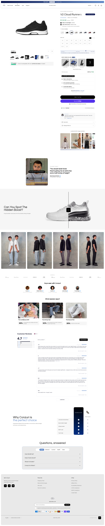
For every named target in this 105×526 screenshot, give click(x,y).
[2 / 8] (17, 57)
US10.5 (76, 43)
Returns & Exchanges (42, 483)
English (7, 517)
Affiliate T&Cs (74, 483)
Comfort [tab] (53, 449)
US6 (76, 40)
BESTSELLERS (56, 517)
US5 (71, 40)
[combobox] (41, 340)
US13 (67, 46)
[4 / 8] (27, 57)
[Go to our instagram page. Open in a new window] (5, 485)
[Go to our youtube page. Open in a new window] (13, 485)
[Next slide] (52, 51)
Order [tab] (63, 449)
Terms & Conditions (42, 487)
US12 (89, 43)
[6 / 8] (37, 57)
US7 (80, 40)
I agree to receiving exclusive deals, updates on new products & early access (53, 508)
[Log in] (98, 5)
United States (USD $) (15, 517)
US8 (85, 40)
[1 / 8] (12, 57)
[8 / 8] (47, 57)
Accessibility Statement (76, 485)
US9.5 (67, 43)
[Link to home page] (52, 498)
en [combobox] (36, 333)
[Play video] (65, 141)
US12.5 (62, 46)
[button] (25, 341)
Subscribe (67, 504)
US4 (62, 40)
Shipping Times (41, 480)
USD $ (89, 5)
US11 (80, 43)
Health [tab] (58, 449)
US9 (62, 43)
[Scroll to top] (99, 517)
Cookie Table (74, 492)
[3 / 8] (22, 57)
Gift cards (40, 485)
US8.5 (89, 40)
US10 (71, 43)
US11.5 (85, 43)
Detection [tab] (47, 449)
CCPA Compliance (75, 487)
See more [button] (58, 360)
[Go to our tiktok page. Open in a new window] (9, 485)
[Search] (95, 5)
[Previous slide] (48, 51)
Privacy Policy (74, 480)
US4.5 (67, 40)
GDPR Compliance (75, 490)
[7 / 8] (42, 57)
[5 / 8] (32, 57)
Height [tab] (41, 449)
